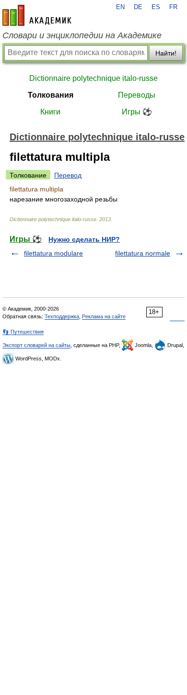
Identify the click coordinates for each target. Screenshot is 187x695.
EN (120, 7)
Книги (50, 112)
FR (173, 7)
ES (156, 7)
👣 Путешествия (23, 332)
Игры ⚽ (137, 112)
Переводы (136, 95)
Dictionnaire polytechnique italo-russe (93, 78)
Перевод (68, 175)
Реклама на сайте (104, 316)
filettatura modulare (53, 253)
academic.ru (36, 15)
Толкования (50, 95)
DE (138, 7)
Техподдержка (62, 316)
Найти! (165, 53)
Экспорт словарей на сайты (36, 345)
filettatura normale (142, 253)
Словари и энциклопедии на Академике (82, 35)
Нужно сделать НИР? (84, 239)
